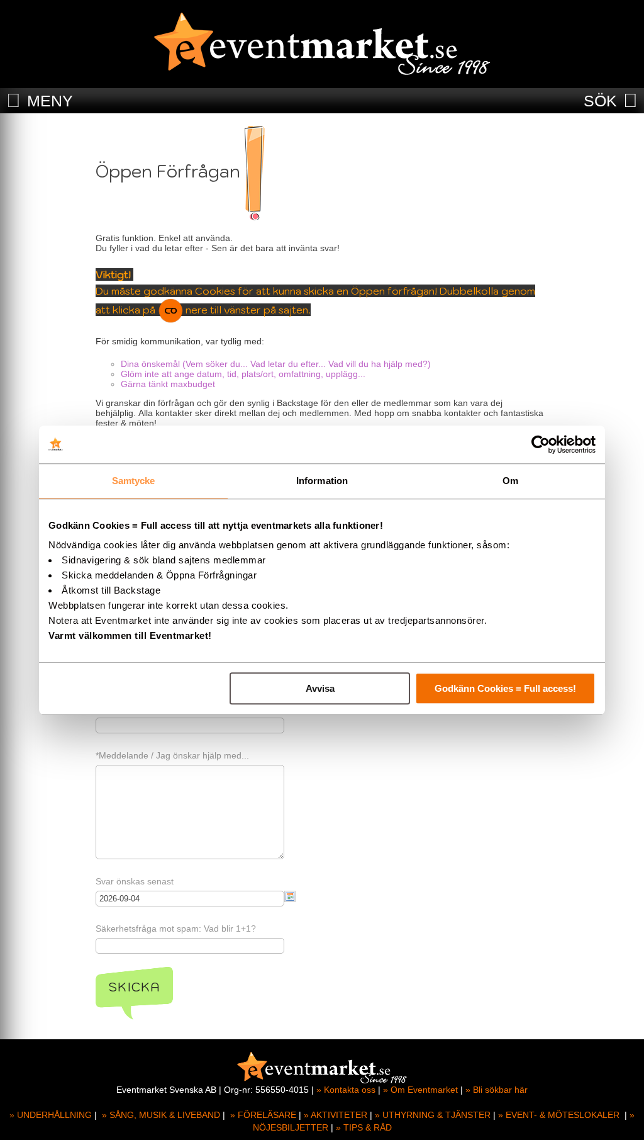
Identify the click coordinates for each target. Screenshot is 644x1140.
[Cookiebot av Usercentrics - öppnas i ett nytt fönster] (541, 444)
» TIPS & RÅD (364, 1127)
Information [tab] (322, 480)
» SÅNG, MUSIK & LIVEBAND (161, 1115)
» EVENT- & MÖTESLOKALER (558, 1115)
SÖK (600, 101)
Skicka (134, 987)
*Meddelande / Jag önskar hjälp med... (172, 755)
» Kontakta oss (345, 1090)
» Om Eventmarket (420, 1090)
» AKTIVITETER (335, 1115)
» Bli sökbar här (496, 1090)
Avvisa (320, 688)
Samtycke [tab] (133, 480)
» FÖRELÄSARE (263, 1115)
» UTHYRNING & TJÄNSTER (433, 1115)
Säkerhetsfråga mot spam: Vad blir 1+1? (176, 928)
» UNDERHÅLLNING (50, 1115)
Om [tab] (510, 480)
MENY (50, 101)
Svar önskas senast (135, 881)
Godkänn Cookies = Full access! (505, 688)
